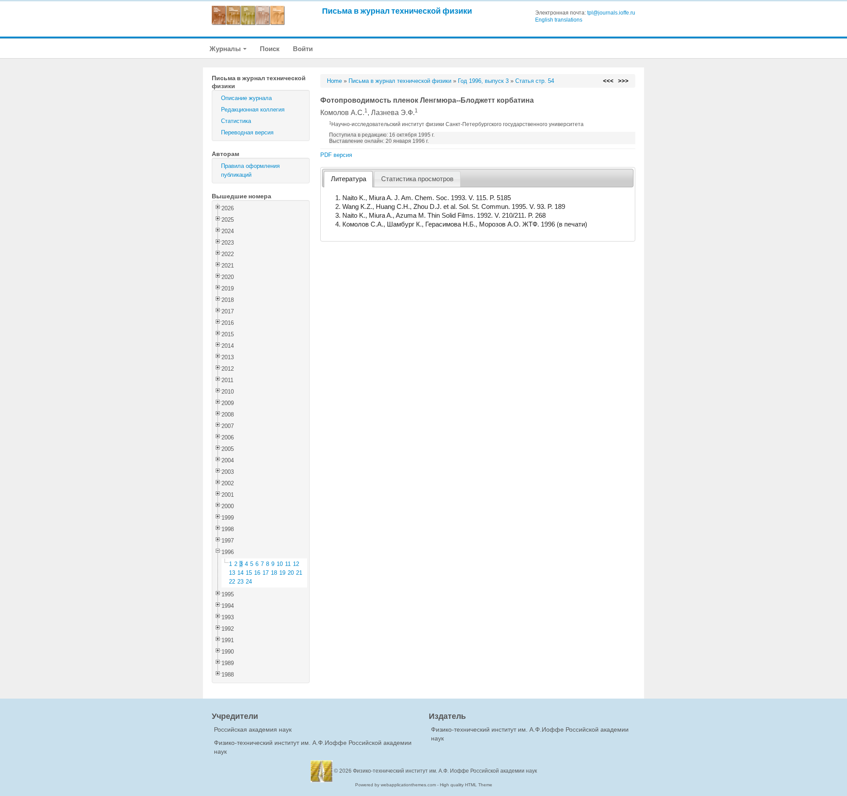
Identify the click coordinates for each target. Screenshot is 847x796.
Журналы (226, 49)
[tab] (348, 179)
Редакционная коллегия (253, 109)
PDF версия (336, 155)
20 (291, 572)
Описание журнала (246, 98)
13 (232, 572)
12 (296, 564)
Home (334, 81)
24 (249, 581)
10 (280, 564)
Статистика (236, 121)
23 (240, 581)
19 (282, 572)
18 (274, 572)
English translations (558, 20)
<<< (608, 81)
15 (249, 572)
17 (265, 572)
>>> (623, 81)
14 (240, 572)
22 (232, 581)
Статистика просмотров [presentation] (417, 178)
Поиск (270, 49)
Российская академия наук (253, 729)
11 (288, 564)
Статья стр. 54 (534, 81)
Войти (303, 49)
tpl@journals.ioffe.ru (611, 13)
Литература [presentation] (348, 178)
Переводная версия (247, 132)
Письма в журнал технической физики (397, 11)
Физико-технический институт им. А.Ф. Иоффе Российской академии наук (445, 771)
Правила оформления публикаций (250, 170)
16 (257, 572)
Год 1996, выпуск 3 (483, 81)
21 (299, 572)
